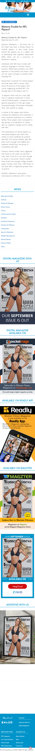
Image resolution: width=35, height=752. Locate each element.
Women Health (6, 243)
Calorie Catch (5, 743)
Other (3, 247)
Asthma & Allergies (7, 203)
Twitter (4, 722)
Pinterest (9, 722)
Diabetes (4, 218)
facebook (2, 722)
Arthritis (3, 200)
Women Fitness (10, 9)
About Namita (20, 736)
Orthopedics (5, 228)
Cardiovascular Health (8, 214)
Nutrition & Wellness (7, 225)
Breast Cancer (5, 207)
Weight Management (8, 236)
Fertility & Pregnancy (8, 221)
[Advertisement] (17, 674)
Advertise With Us (24, 722)
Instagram (11, 722)
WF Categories (5, 736)
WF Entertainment (6, 746)
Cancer (3, 210)
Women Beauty (6, 239)
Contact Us (19, 746)
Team (17, 739)
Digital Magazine (24, 726)
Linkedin (7, 722)
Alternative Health (7, 196)
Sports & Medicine (10, 22)
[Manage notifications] (30, 747)
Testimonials (19, 743)
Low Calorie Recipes (7, 739)
